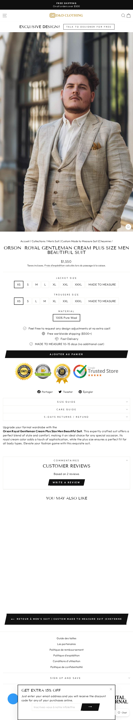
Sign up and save (65, 678)
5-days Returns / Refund (66, 416)
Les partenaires (66, 644)
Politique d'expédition (66, 655)
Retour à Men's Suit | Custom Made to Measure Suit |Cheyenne (69, 619)
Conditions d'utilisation (66, 661)
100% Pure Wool (66, 317)
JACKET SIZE (66, 278)
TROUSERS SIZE (66, 294)
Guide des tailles (66, 638)
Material (66, 311)
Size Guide (66, 401)
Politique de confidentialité (66, 667)
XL (54, 284)
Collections (38, 241)
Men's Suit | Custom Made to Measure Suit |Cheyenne (79, 241)
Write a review (67, 482)
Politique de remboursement (67, 649)
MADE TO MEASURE (102, 284)
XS (18, 284)
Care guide (66, 409)
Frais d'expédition (55, 265)
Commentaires (66, 460)
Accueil (24, 241)
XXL (65, 284)
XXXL (78, 284)
